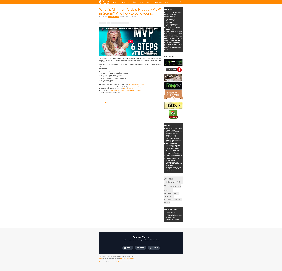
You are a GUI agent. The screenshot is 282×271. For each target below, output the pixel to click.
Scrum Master (117, 23)
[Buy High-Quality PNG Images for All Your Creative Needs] (173, 114)
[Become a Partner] (173, 95)
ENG (166, 2)
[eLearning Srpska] (173, 105)
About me (126, 2)
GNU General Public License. (127, 258)
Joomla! (101, 258)
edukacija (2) (178, 199)
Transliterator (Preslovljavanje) (174, 216)
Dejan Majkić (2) (168, 199)
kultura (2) (167, 202)
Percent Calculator (171, 212)
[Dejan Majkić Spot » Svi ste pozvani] (105, 2)
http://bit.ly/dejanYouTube (129, 88)
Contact (159, 2)
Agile (112, 23)
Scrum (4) (168, 190)
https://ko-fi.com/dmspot (136, 87)
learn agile (123, 23)
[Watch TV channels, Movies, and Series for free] (173, 86)
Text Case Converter (171, 214)
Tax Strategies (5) (172, 186)
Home (117, 2)
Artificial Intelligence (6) (172, 180)
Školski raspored (170, 217)
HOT (135, 2)
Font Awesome (102, 262)
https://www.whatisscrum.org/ (136, 84)
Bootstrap (101, 260)
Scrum (108, 23)
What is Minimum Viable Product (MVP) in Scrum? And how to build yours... (130, 11)
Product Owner (103, 23)
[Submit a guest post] (173, 78)
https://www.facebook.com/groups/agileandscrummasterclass (126, 90)
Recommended (147, 2)
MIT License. (135, 260)
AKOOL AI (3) (168, 196)
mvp (128, 23)
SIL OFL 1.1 (118, 262)
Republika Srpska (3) (171, 193)
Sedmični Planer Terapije (172, 219)
